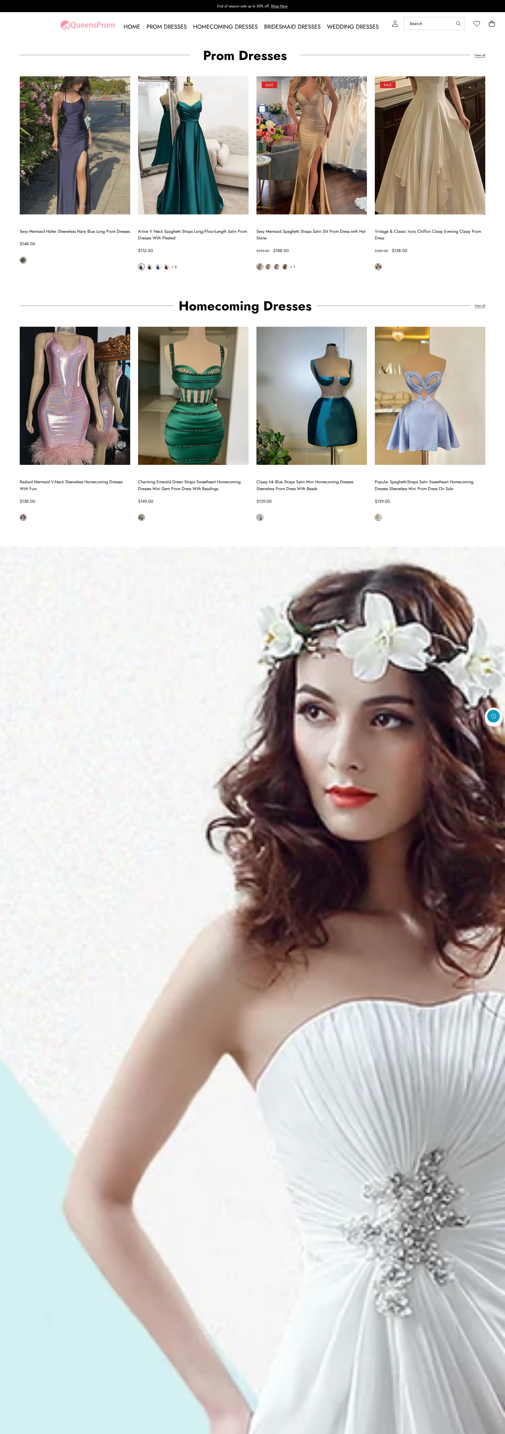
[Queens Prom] (87, 26)
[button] (492, 23)
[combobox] (434, 23)
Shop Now (279, 6)
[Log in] (395, 23)
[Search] (458, 23)
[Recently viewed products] (493, 716)
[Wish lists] (477, 23)
